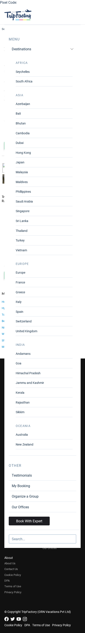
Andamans (23, 353)
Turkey (20, 240)
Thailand (21, 231)
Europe (20, 272)
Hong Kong (23, 152)
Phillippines (23, 191)
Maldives (22, 182)
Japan (20, 162)
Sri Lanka (22, 221)
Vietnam (21, 250)
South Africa (24, 81)
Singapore (22, 211)
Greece (20, 292)
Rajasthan (23, 402)
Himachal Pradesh (28, 373)
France (20, 282)
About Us (9, 563)
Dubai (20, 143)
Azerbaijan (23, 104)
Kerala (20, 392)
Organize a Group (25, 496)
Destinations (21, 49)
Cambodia (23, 133)
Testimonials (22, 475)
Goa (18, 363)
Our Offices (20, 507)
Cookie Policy (12, 575)
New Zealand (24, 444)
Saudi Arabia (24, 201)
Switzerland (24, 321)
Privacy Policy (12, 592)
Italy (19, 302)
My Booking (21, 485)
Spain (19, 312)
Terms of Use (12, 586)
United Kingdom (26, 331)
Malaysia (22, 172)
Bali (18, 113)
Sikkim (20, 412)
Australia (22, 434)
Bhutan (21, 123)
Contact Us (11, 569)
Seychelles (23, 72)
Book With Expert (29, 521)
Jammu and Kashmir (30, 383)
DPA (7, 580)
